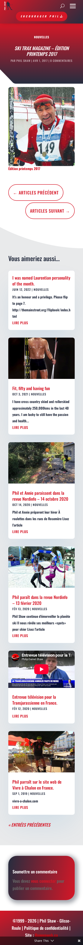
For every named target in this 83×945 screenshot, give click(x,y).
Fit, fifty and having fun (31, 388)
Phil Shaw (23, 60)
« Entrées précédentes (29, 825)
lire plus (20, 322)
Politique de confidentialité (46, 928)
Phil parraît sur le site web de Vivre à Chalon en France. (37, 785)
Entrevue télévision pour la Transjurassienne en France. (34, 700)
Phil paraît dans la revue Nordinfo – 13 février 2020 (39, 600)
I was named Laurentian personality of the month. (41, 280)
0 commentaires (61, 60)
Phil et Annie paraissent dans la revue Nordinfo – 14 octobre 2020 (40, 496)
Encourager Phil (40, 16)
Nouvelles (41, 37)
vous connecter (43, 881)
